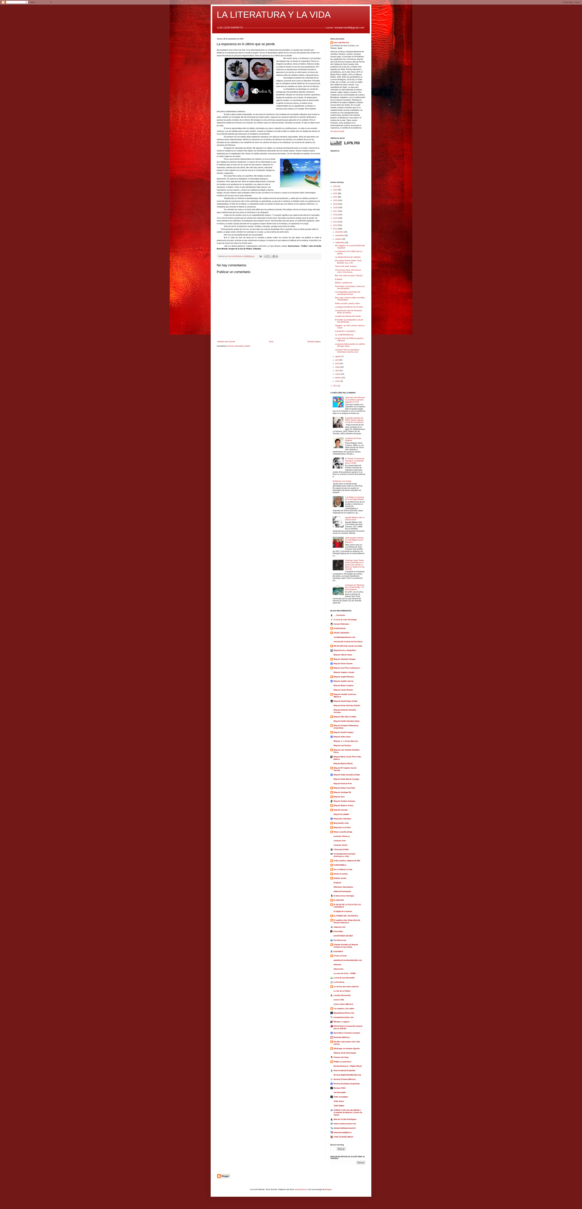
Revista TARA (340, 1088)
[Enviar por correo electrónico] (265, 256)
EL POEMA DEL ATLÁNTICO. (346, 916)
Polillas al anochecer (342, 1062)
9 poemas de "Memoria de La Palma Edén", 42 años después (354, 587)
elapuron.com (339, 927)
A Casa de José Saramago (345, 620)
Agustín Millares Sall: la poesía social (354, 518)
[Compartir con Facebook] (273, 256)
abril (337, 371)
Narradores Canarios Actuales (347, 1033)
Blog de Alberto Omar (343, 655)
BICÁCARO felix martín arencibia (348, 646)
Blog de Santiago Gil (342, 792)
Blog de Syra (339, 797)
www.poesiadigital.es (343, 1132)
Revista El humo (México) (345, 1079)
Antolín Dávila (340, 628)
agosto (338, 356)
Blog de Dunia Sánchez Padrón (347, 705)
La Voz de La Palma (342, 991)
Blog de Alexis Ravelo (343, 664)
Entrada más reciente (226, 342)
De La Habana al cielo (343, 869)
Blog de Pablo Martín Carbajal (346, 779)
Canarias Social (340, 845)
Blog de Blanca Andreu (343, 685)
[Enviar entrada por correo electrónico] (260, 256)
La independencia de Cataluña (348, 257)
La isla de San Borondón (344, 978)
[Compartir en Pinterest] (276, 256)
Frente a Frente (340, 956)
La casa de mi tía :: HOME (345, 973)
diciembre (339, 232)
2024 (335, 186)
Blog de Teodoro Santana (344, 801)
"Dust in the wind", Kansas (345, 266)
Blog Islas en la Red (342, 827)
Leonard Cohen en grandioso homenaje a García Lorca (347, 351)
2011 (335, 386)
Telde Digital (339, 1106)
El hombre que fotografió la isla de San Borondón (349, 321)
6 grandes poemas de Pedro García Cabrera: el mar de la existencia (354, 420)
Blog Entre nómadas (342, 819)
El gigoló (338, 279)
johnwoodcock (301, 1189)
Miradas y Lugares (342, 1022)
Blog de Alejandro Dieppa (344, 659)
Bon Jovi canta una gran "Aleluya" (349, 276)
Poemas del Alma (341, 1057)
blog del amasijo (341, 810)
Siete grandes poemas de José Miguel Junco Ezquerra (354, 540)
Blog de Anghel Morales (344, 677)
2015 (335, 218)
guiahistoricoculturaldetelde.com (348, 960)
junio (337, 363)
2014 (335, 222)
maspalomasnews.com (344, 1017)
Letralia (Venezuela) (342, 995)
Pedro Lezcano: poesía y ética (347, 303)
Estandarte (338, 951)
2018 (335, 207)
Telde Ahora (339, 1101)
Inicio (271, 342)
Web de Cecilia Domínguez (345, 1119)
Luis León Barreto (341, 43)
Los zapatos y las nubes (344, 1009)
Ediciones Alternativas (343, 887)
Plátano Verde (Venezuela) (345, 1053)
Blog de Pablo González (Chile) (347, 775)
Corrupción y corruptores (345, 331)
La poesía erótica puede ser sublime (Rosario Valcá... (350, 345)
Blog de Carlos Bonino (343, 690)
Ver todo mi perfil (337, 131)
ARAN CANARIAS (341, 633)
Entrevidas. (338, 931)
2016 (335, 215)
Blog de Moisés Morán (343, 764)
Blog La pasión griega (343, 832)
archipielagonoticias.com (344, 637)
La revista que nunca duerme (346, 987)
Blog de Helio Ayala (342, 737)
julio (337, 360)
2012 (335, 229)
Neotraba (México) (342, 1037)
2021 (335, 197)
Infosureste (338, 969)
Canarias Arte (340, 841)
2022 (335, 193)
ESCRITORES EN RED (343, 936)
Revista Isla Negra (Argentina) (347, 1084)
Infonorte (337, 965)
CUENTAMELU (340, 865)
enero (338, 381)
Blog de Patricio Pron (343, 784)
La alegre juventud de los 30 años (349, 307)
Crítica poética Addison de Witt (347, 861)
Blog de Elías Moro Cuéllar (345, 717)
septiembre (340, 242)
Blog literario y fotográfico (345, 650)
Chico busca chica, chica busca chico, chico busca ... (348, 271)
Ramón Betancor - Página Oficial (348, 1066)
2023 (335, 190)
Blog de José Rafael (342, 745)
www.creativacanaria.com (345, 1124)
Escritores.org (340, 940)
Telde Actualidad (341, 1097)
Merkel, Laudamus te (343, 283)
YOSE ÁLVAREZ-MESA (343, 1137)
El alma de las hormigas (344, 896)
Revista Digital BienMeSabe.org (347, 1075)
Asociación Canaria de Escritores (348, 642)
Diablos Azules (340, 878)
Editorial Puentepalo (342, 891)
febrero (338, 378)
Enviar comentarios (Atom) (239, 346)
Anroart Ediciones (341, 624)
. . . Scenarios (339, 615)
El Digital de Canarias (343, 911)
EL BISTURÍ (339, 900)
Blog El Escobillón (341, 814)
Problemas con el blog (342, 481)
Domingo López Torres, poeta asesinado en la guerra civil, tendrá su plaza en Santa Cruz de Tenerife (355, 564)
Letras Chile (339, 1000)
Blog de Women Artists (343, 805)
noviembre (340, 235)
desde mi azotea (341, 874)
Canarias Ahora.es (342, 836)
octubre (338, 239)
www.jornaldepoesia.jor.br (345, 1128)
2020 (335, 200)
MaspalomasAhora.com (344, 1013)
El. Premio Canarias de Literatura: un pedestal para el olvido (354, 461)
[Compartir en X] (271, 256)
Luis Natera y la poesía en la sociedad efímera (354, 498)
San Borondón (340, 1092)
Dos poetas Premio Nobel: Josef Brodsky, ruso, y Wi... (348, 262)
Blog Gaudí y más (341, 823)
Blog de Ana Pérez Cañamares (347, 668)
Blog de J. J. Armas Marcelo (346, 741)
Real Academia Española (344, 1070)
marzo (338, 374)
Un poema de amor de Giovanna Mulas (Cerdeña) (348, 312)
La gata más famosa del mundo (348, 316)
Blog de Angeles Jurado (344, 672)
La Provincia (339, 982)
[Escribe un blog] (268, 256)
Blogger (328, 1189)
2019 (335, 204)
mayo (337, 367)
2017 (335, 211)
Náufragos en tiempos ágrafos (347, 1048)
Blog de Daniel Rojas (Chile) (346, 701)
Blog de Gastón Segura (343, 732)
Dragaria (337, 883)
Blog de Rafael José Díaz (344, 788)
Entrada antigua (314, 342)
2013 (335, 225)
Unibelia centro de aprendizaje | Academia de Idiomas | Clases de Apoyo (348, 1112)
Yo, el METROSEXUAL (344, 335)
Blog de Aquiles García (343, 681)
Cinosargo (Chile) (341, 849)
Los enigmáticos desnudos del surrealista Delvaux (347, 293)
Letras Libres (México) (343, 1004)
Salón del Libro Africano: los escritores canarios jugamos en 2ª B (355, 399)
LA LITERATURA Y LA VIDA (274, 15)
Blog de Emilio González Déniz (347, 721)
